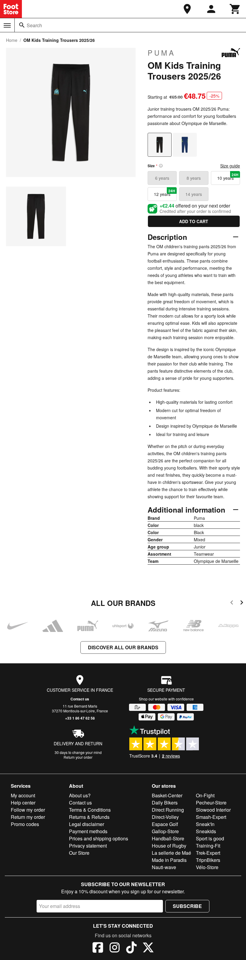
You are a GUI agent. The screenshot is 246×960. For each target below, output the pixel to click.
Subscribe (187, 906)
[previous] (231, 603)
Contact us (79, 699)
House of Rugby (169, 845)
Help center (23, 802)
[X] (148, 948)
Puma (162, 52)
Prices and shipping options (98, 838)
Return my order (28, 816)
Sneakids (206, 831)
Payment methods (88, 831)
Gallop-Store (165, 831)
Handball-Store (168, 838)
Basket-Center (167, 795)
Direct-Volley (165, 816)
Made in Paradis (169, 860)
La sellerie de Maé (171, 852)
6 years (162, 178)
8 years (194, 178)
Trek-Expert (208, 852)
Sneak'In (205, 824)
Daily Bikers (165, 802)
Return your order (78, 757)
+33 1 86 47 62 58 (80, 718)
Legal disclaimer (86, 824)
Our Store (79, 852)
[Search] (22, 25)
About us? (80, 795)
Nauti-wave (164, 867)
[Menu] (7, 25)
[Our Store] (187, 9)
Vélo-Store (207, 867)
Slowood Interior (213, 809)
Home (11, 40)
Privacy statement (88, 845)
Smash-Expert (211, 816)
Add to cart (193, 221)
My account (23, 795)
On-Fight (205, 795)
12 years (164, 192)
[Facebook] (98, 948)
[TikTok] (131, 948)
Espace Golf (165, 824)
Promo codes (25, 824)
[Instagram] (115, 948)
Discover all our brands (123, 647)
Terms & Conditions (90, 809)
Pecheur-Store (211, 802)
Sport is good (210, 838)
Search (34, 25)
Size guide (230, 166)
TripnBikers (208, 860)
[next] (241, 603)
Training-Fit (208, 845)
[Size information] (161, 166)
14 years (193, 194)
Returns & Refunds (89, 816)
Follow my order (28, 809)
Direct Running (168, 809)
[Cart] (235, 9)
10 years (227, 176)
